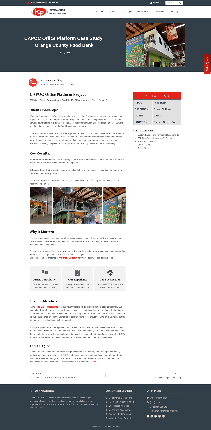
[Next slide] (124, 205)
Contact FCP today (68, 258)
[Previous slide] (32, 205)
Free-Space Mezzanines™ (48, 307)
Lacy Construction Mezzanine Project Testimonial (52, 375)
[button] (77, 205)
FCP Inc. (92, 362)
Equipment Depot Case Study (167, 375)
